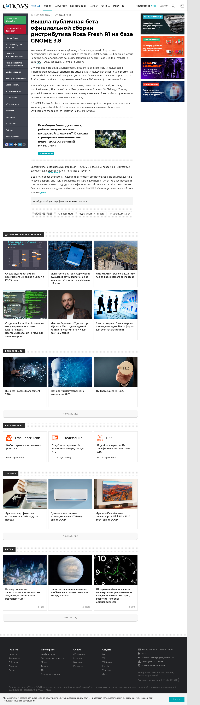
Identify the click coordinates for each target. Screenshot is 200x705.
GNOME (107, 89)
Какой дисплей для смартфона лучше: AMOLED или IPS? (61, 201)
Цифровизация (13, 72)
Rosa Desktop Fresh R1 (112, 58)
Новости (13, 654)
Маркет (45, 662)
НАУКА (115, 6)
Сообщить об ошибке (152, 661)
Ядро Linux (96, 166)
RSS (144, 653)
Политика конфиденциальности (158, 657)
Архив (12, 670)
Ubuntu (111, 107)
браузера (64, 75)
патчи (99, 107)
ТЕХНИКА (105, 6)
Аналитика (61, 6)
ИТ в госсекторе (13, 91)
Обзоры (13, 666)
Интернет (10, 117)
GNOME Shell (38, 75)
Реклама (77, 658)
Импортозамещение (15, 78)
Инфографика (12, 136)
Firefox (34, 79)
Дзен (104, 674)
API (89, 79)
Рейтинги (10, 130)
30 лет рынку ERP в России (14, 46)
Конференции (48, 654)
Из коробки (37, 85)
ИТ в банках (11, 97)
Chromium (97, 79)
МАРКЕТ (94, 6)
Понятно (176, 699)
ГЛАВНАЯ (35, 6)
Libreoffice (54, 170)
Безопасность (12, 84)
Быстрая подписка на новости (157, 649)
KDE (39, 61)
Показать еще (70, 413)
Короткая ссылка (121, 214)
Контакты (78, 666)
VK (103, 658)
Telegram (107, 670)
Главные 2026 (14, 55)
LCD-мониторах (86, 110)
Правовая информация (153, 665)
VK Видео (107, 662)
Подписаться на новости (92, 214)
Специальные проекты (52, 658)
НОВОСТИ (47, 6)
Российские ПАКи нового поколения (14, 64)
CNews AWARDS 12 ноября (13, 29)
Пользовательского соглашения (19, 700)
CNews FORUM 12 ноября (12, 19)
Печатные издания (50, 674)
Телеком (10, 110)
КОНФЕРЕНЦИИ (78, 6)
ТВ (123, 6)
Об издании (79, 654)
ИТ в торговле (12, 104)
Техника (45, 666)
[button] (173, 6)
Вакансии (78, 662)
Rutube (106, 666)
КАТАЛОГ (163, 6)
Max (104, 654)
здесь (42, 192)
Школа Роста (12, 38)
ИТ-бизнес (11, 123)
